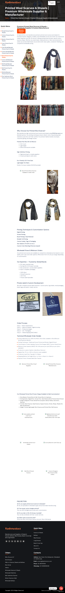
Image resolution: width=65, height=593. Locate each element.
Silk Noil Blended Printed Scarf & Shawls (8, 72)
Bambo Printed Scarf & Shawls (8, 40)
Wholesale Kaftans (10, 580)
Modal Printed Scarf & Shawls (8, 31)
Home (7, 18)
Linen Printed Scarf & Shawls (7, 44)
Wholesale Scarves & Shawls (12, 570)
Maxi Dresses (37, 538)
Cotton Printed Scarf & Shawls (8, 35)
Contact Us (37, 548)
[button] (21, 31)
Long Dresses (37, 540)
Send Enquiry (8, 559)
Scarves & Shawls (38, 532)
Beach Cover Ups (38, 543)
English (52, 3)
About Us (36, 546)
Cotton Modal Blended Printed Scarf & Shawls (8, 52)
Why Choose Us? (9, 557)
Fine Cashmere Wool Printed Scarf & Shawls (8, 77)
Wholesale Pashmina (10, 573)
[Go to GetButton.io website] (61, 591)
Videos (7, 567)
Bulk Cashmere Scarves (11, 575)
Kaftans (36, 535)
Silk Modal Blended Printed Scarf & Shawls (8, 64)
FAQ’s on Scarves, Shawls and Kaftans (15, 562)
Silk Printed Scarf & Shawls (7, 68)
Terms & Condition (46, 590)
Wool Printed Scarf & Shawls (7, 56)
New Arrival (8, 565)
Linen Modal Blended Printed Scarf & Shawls (8, 48)
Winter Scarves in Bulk (11, 578)
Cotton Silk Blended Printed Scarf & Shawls (8, 60)
